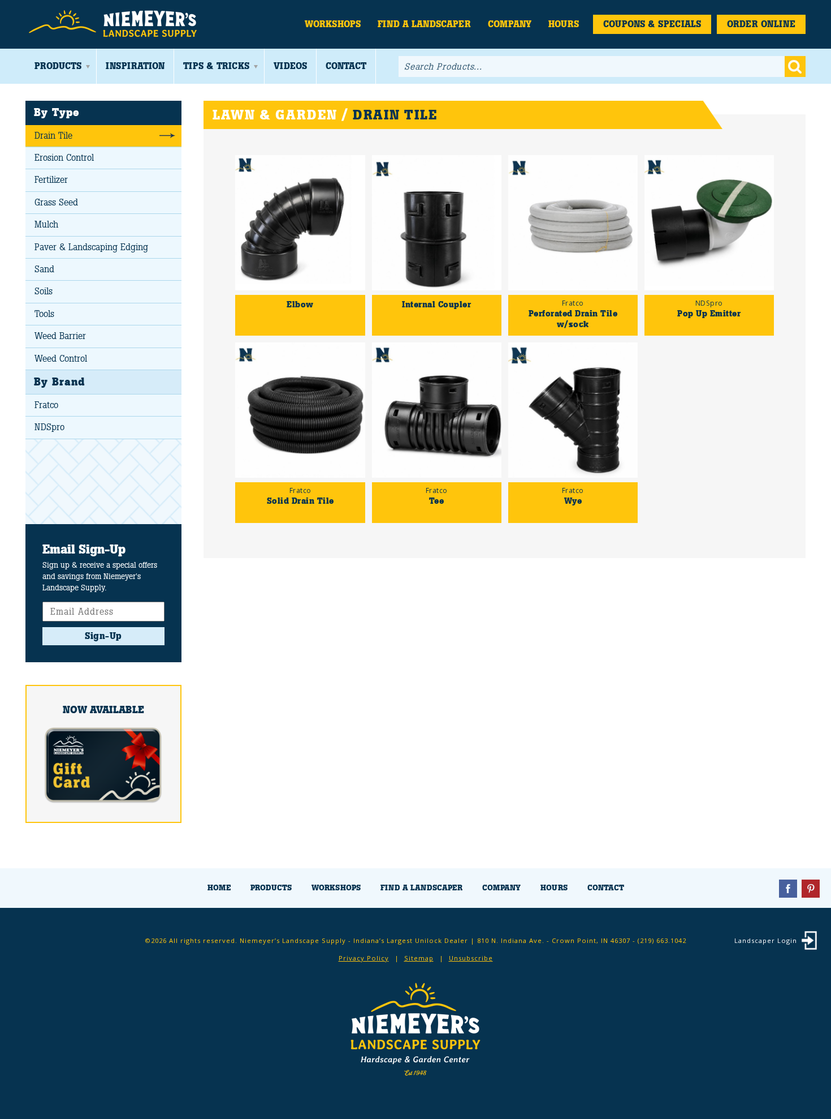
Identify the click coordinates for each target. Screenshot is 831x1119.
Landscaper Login (765, 940)
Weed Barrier (60, 336)
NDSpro (49, 427)
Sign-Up (103, 636)
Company (509, 24)
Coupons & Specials (652, 24)
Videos (290, 66)
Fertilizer (51, 179)
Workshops (333, 24)
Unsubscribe (471, 958)
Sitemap (419, 958)
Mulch (46, 224)
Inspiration (135, 66)
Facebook (788, 889)
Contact (346, 66)
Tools (44, 313)
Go (795, 66)
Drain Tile (53, 135)
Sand (44, 269)
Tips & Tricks (216, 66)
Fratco (46, 405)
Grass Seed (56, 202)
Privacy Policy (364, 958)
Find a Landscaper (424, 24)
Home (219, 888)
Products (57, 66)
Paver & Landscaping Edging (91, 247)
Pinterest (811, 889)
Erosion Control (64, 157)
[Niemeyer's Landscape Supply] (114, 24)
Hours (563, 24)
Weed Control (60, 358)
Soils (43, 291)
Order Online (761, 24)
